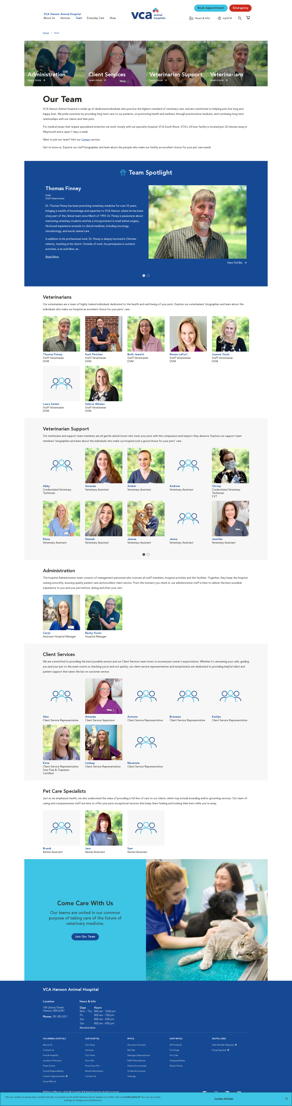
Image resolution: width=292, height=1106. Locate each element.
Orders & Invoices (136, 1071)
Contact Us (48, 1050)
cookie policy (132, 1097)
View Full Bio (235, 263)
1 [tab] (143, 275)
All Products (175, 1045)
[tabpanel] (146, 226)
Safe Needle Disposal (223, 1046)
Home (46, 33)
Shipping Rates (177, 1061)
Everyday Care (95, 18)
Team (79, 18)
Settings (131, 1076)
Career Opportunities (54, 1077)
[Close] (286, 1098)
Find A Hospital (50, 1055)
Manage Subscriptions (138, 1055)
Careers (85, 139)
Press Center (49, 1066)
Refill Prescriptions (136, 1061)
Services (65, 18)
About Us (49, 18)
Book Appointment (211, 8)
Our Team (90, 1055)
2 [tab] (148, 275)
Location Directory (52, 1061)
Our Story (90, 1045)
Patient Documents (136, 1066)
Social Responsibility (53, 1071)
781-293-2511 (60, 1016)
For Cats (174, 1055)
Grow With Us (49, 1082)
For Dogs (174, 1050)
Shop (113, 18)
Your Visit (89, 1061)
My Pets (131, 1050)
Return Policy (176, 1066)
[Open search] (240, 18)
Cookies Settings (223, 1099)
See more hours (87, 1027)
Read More (52, 257)
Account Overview (136, 1045)
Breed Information (94, 1071)
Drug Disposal (220, 1051)
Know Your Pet (92, 1066)
